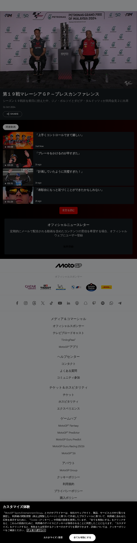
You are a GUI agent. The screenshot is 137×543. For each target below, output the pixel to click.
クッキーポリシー (36, 530)
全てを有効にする (82, 538)
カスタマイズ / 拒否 (53, 538)
